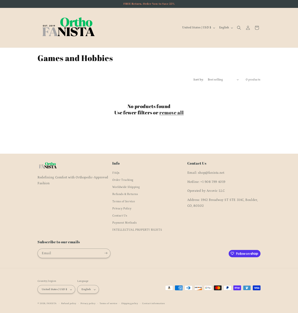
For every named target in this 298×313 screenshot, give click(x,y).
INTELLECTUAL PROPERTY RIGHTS (137, 230)
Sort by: (198, 79)
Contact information (153, 303)
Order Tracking (122, 179)
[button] (239, 27)
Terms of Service (123, 201)
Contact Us (119, 215)
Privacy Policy (121, 208)
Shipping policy (129, 303)
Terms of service (108, 303)
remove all (171, 112)
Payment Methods (124, 222)
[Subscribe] (105, 253)
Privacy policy (88, 303)
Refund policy (68, 303)
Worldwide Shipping (126, 187)
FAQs (115, 172)
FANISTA (52, 303)
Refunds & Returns (125, 194)
